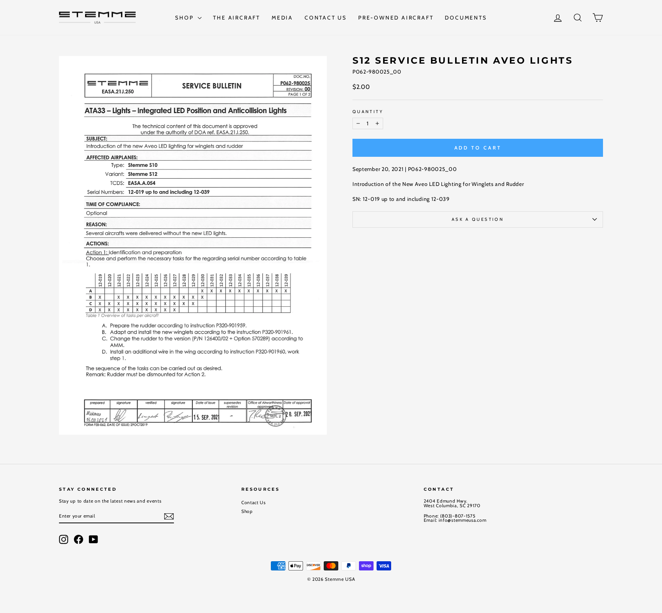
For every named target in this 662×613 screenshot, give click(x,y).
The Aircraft (236, 17)
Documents (466, 17)
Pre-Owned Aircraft (395, 17)
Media (282, 17)
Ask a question (478, 219)
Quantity (367, 112)
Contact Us (326, 17)
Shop (185, 17)
